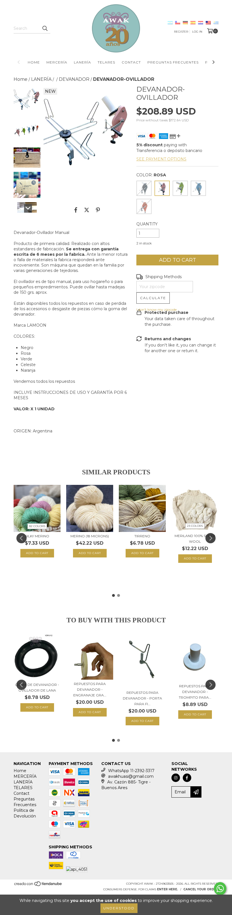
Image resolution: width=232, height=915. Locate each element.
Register (181, 31)
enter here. (167, 889)
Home (34, 62)
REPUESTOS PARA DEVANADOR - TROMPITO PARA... (195, 692)
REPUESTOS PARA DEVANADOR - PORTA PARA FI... (142, 698)
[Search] (44, 28)
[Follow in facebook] (187, 778)
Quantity (147, 224)
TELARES (106, 62)
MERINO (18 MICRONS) (89, 536)
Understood (119, 908)
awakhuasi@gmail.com (131, 776)
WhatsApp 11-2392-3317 (131, 770)
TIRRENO (142, 536)
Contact (131, 62)
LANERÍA (82, 62)
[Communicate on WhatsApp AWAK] (220, 888)
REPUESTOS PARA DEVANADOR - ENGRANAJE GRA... (89, 689)
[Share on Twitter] (86, 210)
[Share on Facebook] (75, 210)
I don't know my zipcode (156, 309)
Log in (197, 31)
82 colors (37, 526)
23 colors (195, 526)
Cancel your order (200, 889)
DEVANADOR (74, 79)
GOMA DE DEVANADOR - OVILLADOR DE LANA (37, 687)
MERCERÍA (56, 62)
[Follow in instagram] (175, 778)
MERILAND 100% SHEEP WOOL (195, 539)
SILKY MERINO (37, 536)
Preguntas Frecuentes (173, 62)
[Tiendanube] (38, 885)
